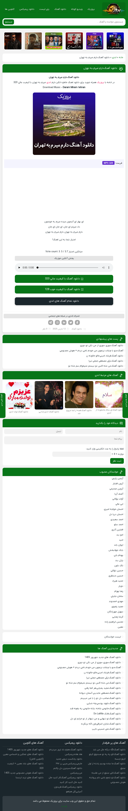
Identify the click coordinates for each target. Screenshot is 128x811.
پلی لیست (44, 9)
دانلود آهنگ (60, 9)
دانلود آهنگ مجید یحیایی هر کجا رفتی (102, 688)
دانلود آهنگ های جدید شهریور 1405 (103, 657)
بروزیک (91, 9)
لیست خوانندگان (112, 636)
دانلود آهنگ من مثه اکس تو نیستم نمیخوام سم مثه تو (95, 366)
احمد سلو (118, 524)
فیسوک (77, 322)
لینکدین (64, 322)
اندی (114, 57)
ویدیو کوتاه (76, 9)
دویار (120, 586)
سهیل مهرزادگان (115, 611)
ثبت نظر (117, 461)
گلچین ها (9, 9)
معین (120, 627)
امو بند (119, 534)
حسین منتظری (115, 575)
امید (121, 540)
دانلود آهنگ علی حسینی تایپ (106, 729)
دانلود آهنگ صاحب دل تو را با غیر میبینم (100, 698)
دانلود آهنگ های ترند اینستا (30, 777)
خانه (121, 57)
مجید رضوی (117, 606)
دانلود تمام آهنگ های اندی (64, 301)
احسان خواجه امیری (113, 509)
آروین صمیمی (116, 488)
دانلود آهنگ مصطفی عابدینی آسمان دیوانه (100, 693)
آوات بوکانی (117, 499)
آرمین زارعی (117, 478)
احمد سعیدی (116, 519)
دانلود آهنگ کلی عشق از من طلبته (109, 773)
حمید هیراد (117, 581)
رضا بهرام (118, 591)
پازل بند (119, 560)
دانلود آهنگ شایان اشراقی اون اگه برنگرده (101, 723)
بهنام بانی (118, 555)
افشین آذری (117, 529)
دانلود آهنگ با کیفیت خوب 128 (62, 289)
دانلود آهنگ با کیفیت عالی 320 (62, 278)
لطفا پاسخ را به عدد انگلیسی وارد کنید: (105, 448)
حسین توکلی (117, 570)
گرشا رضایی (117, 616)
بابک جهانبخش (115, 550)
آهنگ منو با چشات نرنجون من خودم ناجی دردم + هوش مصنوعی (91, 350)
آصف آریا (118, 494)
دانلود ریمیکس (26, 9)
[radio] (74, 245)
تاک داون (118, 565)
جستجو (8, 21)
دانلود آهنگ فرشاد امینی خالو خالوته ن (104, 355)
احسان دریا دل (116, 514)
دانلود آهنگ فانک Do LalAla (107, 713)
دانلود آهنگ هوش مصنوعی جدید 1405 (24, 773)
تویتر (70, 322)
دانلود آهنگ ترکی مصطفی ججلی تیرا (106, 361)
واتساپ (57, 322)
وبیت (64, 806)
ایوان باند (118, 545)
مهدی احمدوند (116, 601)
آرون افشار (118, 483)
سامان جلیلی (117, 596)
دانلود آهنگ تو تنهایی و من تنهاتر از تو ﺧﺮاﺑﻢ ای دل (95, 718)
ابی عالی (119, 504)
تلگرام (50, 322)
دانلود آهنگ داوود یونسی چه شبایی (104, 703)
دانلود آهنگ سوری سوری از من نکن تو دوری (101, 345)
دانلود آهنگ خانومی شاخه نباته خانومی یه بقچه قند (95, 708)
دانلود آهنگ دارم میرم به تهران (100, 68)
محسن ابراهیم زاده (114, 621)
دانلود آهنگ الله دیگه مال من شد (109, 749)
